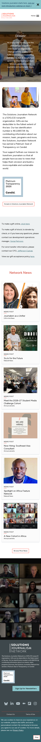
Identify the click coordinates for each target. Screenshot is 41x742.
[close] (38, 4)
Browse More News (20, 551)
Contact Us (11, 714)
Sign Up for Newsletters (26, 688)
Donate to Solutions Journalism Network (18, 204)
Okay (36, 737)
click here (25, 224)
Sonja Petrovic (16, 241)
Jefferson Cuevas (25, 251)
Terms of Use (30, 714)
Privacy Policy (18, 730)
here (32, 256)
